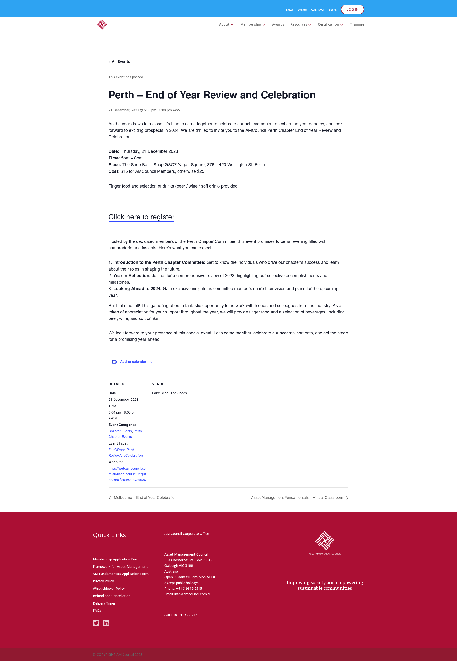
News (290, 10)
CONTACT (318, 10)
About (224, 24)
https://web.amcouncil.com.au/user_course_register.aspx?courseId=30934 (127, 474)
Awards (278, 24)
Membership (250, 24)
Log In (352, 9)
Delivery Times (104, 603)
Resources (298, 24)
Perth (131, 449)
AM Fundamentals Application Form (121, 573)
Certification (328, 24)
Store (333, 10)
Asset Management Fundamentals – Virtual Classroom (297, 497)
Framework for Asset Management (120, 566)
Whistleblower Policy (109, 588)
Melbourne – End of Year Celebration (145, 497)
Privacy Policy (103, 581)
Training (357, 24)
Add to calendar (133, 361)
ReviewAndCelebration (126, 455)
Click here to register (141, 216)
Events (302, 10)
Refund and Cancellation (111, 596)
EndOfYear (117, 449)
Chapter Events (120, 431)
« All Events (119, 61)
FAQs (97, 610)
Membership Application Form (116, 559)
